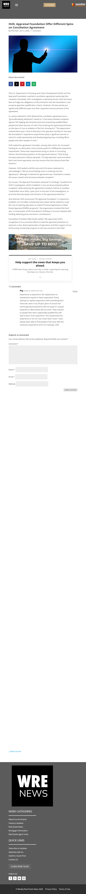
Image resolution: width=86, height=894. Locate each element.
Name (12, 369)
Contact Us (13, 859)
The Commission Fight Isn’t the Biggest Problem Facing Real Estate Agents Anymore (40, 508)
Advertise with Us (16, 852)
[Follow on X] (15, 878)
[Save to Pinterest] (22, 84)
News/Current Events (18, 819)
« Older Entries (15, 751)
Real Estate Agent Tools (18, 834)
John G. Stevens (20, 511)
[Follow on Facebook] (10, 878)
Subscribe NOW (20, 866)
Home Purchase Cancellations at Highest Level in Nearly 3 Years (41, 685)
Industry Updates (16, 823)
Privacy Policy (51, 889)
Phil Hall (14, 31)
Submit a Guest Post (17, 856)
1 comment (36, 31)
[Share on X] (16, 84)
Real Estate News (16, 827)
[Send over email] (34, 84)
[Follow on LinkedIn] (19, 878)
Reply (75, 291)
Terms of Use (64, 889)
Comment (13, 344)
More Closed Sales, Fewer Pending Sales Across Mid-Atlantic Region (42, 449)
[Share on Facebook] (11, 84)
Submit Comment (70, 390)
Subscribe (49, 5)
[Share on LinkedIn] (28, 84)
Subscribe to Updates (18, 848)
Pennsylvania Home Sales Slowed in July (35, 742)
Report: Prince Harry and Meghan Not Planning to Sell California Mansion (41, 626)
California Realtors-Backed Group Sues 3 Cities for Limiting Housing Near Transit (41, 567)
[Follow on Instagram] (24, 878)
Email (12, 377)
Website (12, 384)
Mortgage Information (18, 830)
